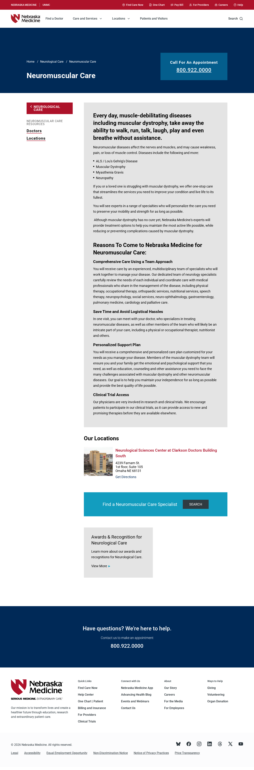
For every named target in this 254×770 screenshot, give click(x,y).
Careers (169, 694)
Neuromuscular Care (82, 61)
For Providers (87, 715)
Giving (211, 688)
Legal (14, 753)
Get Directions (125, 477)
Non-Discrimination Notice (110, 753)
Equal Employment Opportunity (66, 753)
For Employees (174, 708)
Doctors (34, 131)
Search (233, 18)
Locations (36, 138)
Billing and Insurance (92, 708)
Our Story (170, 688)
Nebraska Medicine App (137, 688)
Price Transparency (187, 753)
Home (30, 61)
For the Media (173, 701)
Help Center (86, 694)
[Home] (26, 18)
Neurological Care (51, 61)
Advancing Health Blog (136, 694)
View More (99, 566)
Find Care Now (87, 688)
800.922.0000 (193, 70)
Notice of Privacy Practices (151, 753)
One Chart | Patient (90, 701)
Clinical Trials (87, 721)
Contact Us (128, 708)
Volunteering (215, 694)
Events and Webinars (135, 701)
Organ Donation (217, 701)
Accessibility (32, 753)
